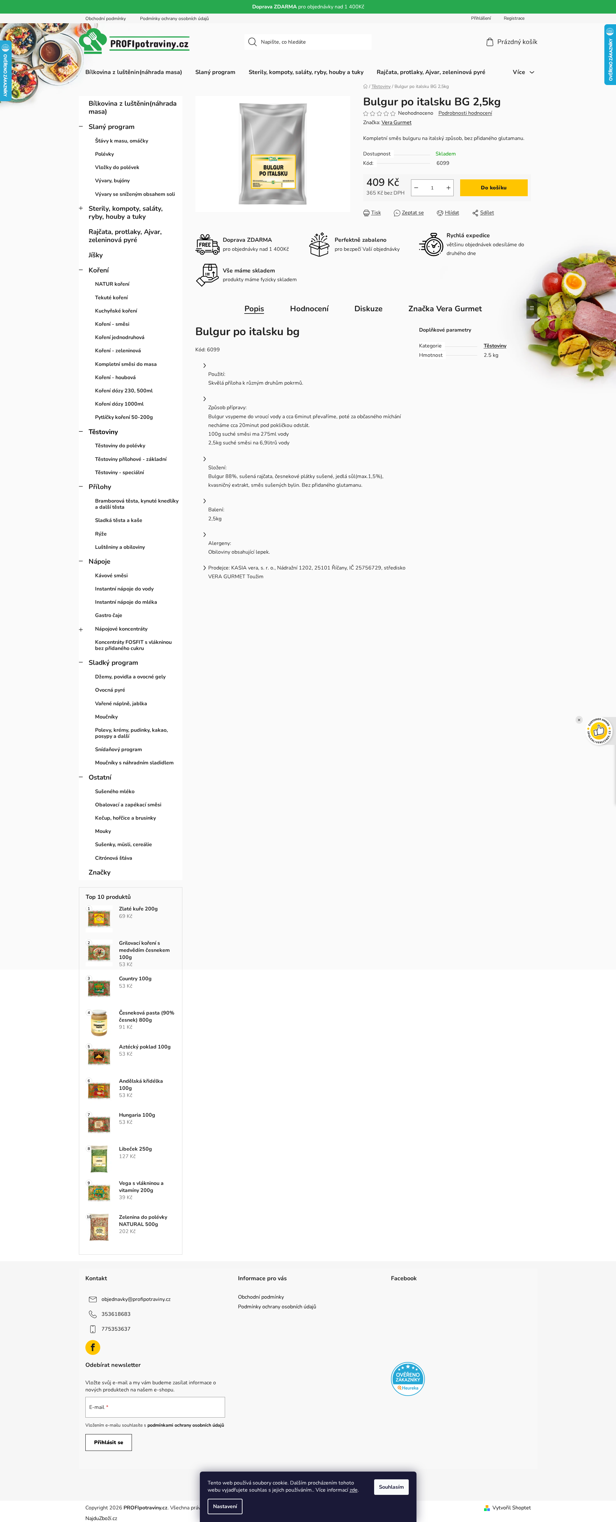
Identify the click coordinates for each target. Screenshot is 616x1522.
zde (354, 1490)
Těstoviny (103, 431)
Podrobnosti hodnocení (465, 113)
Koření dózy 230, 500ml (124, 390)
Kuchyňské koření (116, 310)
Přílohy (100, 486)
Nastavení (225, 1506)
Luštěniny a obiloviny (120, 547)
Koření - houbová (115, 377)
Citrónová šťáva (113, 858)
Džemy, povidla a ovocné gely (130, 676)
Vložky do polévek (117, 167)
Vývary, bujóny (112, 180)
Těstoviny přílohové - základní (131, 459)
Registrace (514, 18)
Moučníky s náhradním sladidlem (134, 762)
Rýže (101, 533)
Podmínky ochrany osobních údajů (174, 19)
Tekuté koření (111, 297)
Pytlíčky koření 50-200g (124, 417)
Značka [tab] (445, 308)
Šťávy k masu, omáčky (121, 140)
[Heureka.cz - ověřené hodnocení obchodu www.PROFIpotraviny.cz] (408, 1379)
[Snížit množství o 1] (416, 188)
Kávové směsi (111, 575)
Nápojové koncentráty (121, 629)
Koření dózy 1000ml (119, 404)
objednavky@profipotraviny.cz (136, 1299)
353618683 (116, 1314)
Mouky (103, 831)
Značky (100, 872)
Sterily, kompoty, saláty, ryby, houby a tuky (126, 212)
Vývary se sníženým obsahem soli (135, 194)
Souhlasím (391, 1487)
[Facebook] (92, 1347)
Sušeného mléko (115, 791)
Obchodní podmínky (105, 19)
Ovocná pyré (110, 690)
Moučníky (106, 716)
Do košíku (494, 187)
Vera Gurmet (397, 122)
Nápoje (99, 561)
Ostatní (100, 777)
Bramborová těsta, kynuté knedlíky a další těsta (136, 504)
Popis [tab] (254, 308)
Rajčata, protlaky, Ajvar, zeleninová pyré (125, 235)
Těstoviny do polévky (120, 445)
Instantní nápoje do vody (124, 588)
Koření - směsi (112, 324)
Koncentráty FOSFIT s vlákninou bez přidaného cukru (133, 645)
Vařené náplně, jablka (121, 703)
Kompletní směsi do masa (126, 364)
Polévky (104, 154)
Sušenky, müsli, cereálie (123, 844)
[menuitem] (134, 72)
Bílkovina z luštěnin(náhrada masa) (133, 107)
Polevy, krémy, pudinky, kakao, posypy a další (131, 733)
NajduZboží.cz (101, 1518)
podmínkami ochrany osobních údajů (185, 1425)
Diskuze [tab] (368, 308)
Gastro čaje (108, 615)
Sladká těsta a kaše (118, 520)
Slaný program (112, 126)
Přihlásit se (108, 1442)
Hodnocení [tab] (309, 308)
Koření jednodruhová (120, 337)
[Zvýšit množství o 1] (448, 188)
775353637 (116, 1329)
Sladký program (113, 662)
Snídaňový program (118, 749)
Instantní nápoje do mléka (126, 602)
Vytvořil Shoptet (511, 1507)
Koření (99, 270)
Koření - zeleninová (118, 350)
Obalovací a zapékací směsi (128, 804)
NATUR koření (112, 284)
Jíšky (96, 255)
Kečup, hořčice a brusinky (125, 818)
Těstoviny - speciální (119, 472)
